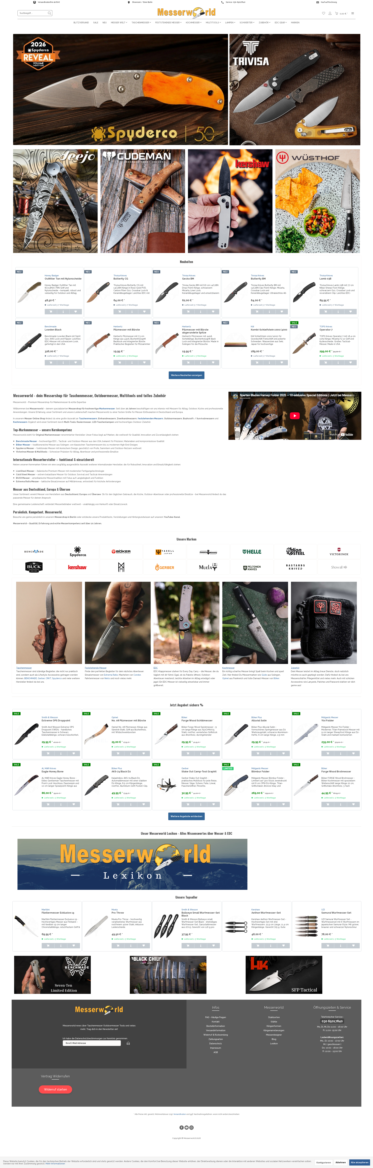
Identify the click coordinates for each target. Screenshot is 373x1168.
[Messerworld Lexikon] (189, 864)
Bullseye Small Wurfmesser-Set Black (201, 914)
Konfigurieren (323, 1162)
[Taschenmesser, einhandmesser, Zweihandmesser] (49, 623)
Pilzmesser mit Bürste (127, 329)
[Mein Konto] (330, 13)
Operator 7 (326, 329)
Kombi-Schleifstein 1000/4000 (269, 329)
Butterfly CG (121, 278)
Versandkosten (179, 1114)
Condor (137, 675)
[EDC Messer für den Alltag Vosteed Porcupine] (186, 623)
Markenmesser (107, 408)
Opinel (225, 678)
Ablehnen (341, 1162)
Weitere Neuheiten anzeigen (186, 375)
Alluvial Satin (259, 720)
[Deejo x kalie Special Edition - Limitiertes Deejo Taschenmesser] (55, 201)
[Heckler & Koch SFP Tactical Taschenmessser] (303, 975)
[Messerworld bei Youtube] (186, 1128)
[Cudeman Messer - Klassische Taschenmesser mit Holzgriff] (143, 201)
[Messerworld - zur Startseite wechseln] (186, 13)
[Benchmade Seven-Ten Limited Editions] (72, 975)
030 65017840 (332, 1021)
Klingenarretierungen (274, 1030)
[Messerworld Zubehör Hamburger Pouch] (324, 623)
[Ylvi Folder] (306, 734)
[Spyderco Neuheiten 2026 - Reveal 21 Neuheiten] (120, 89)
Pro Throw (118, 912)
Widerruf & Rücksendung (215, 1035)
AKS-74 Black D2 (121, 771)
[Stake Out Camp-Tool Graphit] (166, 785)
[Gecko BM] (166, 292)
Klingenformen (274, 1026)
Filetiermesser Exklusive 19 (58, 912)
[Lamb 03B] (304, 292)
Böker (276, 678)
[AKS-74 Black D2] (96, 785)
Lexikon (274, 1043)
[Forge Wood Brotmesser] (306, 785)
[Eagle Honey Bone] (26, 785)
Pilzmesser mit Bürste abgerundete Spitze (195, 331)
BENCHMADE (30, 678)
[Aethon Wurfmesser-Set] (236, 926)
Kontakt (216, 1022)
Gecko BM (188, 278)
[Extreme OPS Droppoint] (26, 734)
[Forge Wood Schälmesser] (166, 734)
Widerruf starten (55, 1089)
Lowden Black (53, 329)
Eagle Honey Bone (53, 771)
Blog (274, 1039)
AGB (216, 1052)
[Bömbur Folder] (236, 785)
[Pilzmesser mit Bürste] (98, 343)
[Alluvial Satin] (236, 734)
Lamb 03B (325, 278)
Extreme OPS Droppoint (56, 720)
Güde (264, 675)
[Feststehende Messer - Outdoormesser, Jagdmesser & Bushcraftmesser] (118, 623)
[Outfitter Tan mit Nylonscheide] (29, 292)
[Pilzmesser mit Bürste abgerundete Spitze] (166, 343)
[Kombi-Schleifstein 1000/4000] (235, 343)
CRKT (48, 678)
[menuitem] (34, 13)
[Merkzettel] (324, 13)
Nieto (107, 678)
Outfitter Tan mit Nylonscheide (63, 278)
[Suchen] (49, 13)
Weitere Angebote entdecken (186, 816)
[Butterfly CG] (98, 292)
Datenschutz (215, 1043)
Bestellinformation (215, 1026)
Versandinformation (215, 1030)
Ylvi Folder (327, 720)
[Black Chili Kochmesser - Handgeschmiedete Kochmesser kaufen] (188, 975)
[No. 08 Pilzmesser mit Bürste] (96, 734)
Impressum (215, 1048)
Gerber (41, 678)
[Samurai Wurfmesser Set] (306, 926)
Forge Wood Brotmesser (336, 771)
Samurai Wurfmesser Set (336, 912)
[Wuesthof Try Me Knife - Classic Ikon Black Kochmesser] (317, 201)
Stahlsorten (274, 1017)
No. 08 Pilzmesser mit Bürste (129, 720)
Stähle (274, 1022)
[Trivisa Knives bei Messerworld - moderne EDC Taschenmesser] (294, 89)
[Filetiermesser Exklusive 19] (26, 926)
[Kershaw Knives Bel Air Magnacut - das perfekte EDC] (230, 201)
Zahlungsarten (216, 1039)
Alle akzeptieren (359, 1162)
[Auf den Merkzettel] (76, 311)
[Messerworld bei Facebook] (181, 1128)
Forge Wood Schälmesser (197, 720)
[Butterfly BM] (235, 292)
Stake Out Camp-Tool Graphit (199, 771)
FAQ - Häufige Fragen (215, 1017)
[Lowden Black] (29, 343)
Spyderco (57, 678)
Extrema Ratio (111, 675)
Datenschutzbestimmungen (89, 1038)
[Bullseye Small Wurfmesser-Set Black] (166, 926)
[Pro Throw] (96, 926)
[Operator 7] (304, 343)
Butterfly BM (258, 278)
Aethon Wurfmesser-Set (266, 912)
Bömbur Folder (260, 771)
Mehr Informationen (55, 1163)
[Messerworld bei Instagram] (191, 1128)
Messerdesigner (274, 1035)
